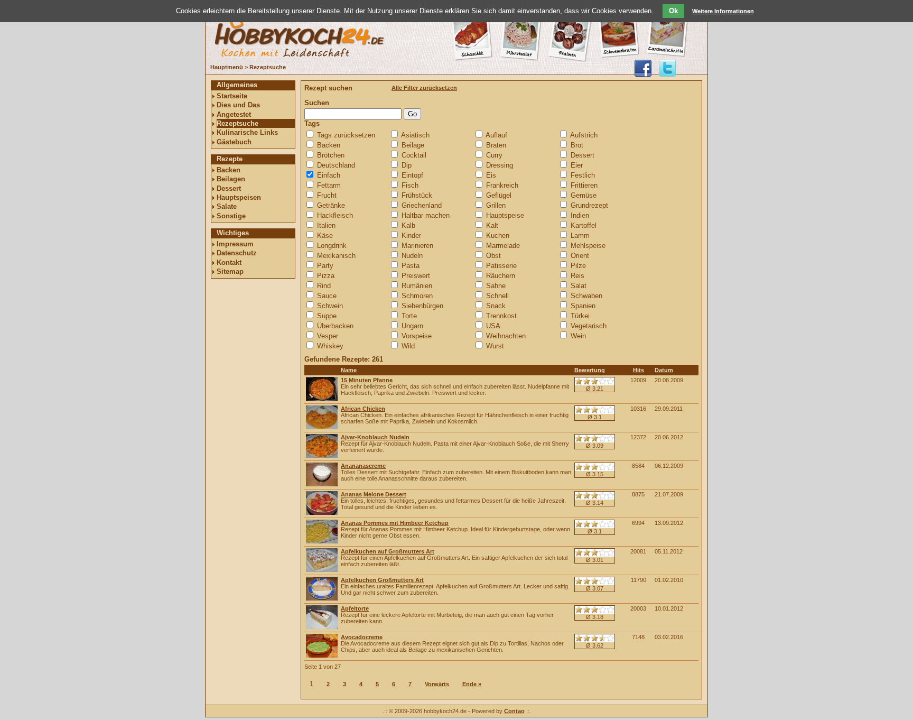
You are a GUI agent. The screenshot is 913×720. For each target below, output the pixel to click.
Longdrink (332, 246)
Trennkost (501, 316)
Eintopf (412, 175)
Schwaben (586, 296)
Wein (578, 336)
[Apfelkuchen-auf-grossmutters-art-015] (322, 570)
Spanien (583, 306)
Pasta (411, 266)
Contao (514, 711)
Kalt (492, 225)
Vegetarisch (589, 326)
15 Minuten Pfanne (367, 380)
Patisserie (501, 266)
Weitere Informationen (723, 11)
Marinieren (417, 246)
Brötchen (330, 155)
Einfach (328, 175)
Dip (407, 165)
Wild (408, 346)
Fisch (410, 185)
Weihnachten (506, 336)
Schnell (497, 296)
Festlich (583, 175)
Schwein (330, 306)
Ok (673, 11)
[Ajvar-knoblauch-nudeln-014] (322, 456)
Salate (227, 206)
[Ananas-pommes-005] (322, 541)
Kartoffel (584, 225)
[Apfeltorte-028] (322, 627)
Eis (491, 175)
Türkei (580, 316)
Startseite (232, 96)
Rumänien (417, 286)
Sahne (496, 286)
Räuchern (500, 276)
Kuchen (497, 235)
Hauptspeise (505, 215)
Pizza (325, 276)
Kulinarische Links (247, 132)
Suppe (327, 316)
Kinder (411, 235)
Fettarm (329, 185)
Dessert (229, 188)
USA (493, 326)
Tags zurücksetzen (346, 135)
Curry (494, 155)
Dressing (499, 165)
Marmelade (503, 246)
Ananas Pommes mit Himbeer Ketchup (395, 523)
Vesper (327, 336)
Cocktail (414, 155)
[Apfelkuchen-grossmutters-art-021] (322, 598)
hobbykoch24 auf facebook (643, 68)
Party (325, 266)
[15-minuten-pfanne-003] (322, 398)
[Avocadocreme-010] (322, 655)
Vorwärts (437, 684)
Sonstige (231, 216)
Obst (493, 256)
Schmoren (417, 296)
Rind (324, 286)
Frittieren (584, 185)
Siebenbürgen (422, 306)
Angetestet (234, 114)
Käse (325, 235)
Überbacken (335, 326)
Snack (496, 306)
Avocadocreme (362, 637)
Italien (326, 225)
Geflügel (498, 195)
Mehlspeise (588, 246)
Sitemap (230, 271)
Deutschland (336, 165)
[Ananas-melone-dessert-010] (322, 513)
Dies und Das (238, 105)
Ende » (471, 684)
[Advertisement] (253, 442)
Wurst (495, 346)
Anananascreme (363, 466)
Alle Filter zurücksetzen (424, 88)
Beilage (413, 145)
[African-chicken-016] (322, 427)
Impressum (235, 244)
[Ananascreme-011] (322, 484)
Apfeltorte (355, 608)
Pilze (578, 266)
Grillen (496, 205)
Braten (496, 145)
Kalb (408, 225)
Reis (577, 276)
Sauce (327, 296)
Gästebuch (234, 142)
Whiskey (330, 346)
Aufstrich (584, 135)
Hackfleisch (335, 215)
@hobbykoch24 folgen (667, 68)
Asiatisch (415, 135)
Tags (312, 123)
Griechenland (422, 205)
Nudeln (412, 256)
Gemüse (584, 195)
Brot (577, 145)
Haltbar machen (426, 215)
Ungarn (412, 326)
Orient (580, 256)
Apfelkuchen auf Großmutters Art (387, 551)
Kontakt (229, 262)
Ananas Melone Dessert (373, 494)
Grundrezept (589, 205)
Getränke (331, 205)
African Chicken (363, 408)
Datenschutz (237, 253)
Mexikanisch (336, 256)
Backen (228, 170)
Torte (409, 316)
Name (349, 370)
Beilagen (231, 179)
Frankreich (502, 185)
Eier (577, 165)
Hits (638, 370)
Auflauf (496, 135)
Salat (578, 286)
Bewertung (589, 370)
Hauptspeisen (239, 197)
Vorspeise (417, 336)
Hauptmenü (226, 67)
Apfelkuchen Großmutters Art (382, 580)
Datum (664, 370)
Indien (580, 215)
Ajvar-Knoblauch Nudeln (375, 437)
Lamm (580, 235)
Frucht (327, 195)
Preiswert (416, 276)
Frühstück (417, 195)
